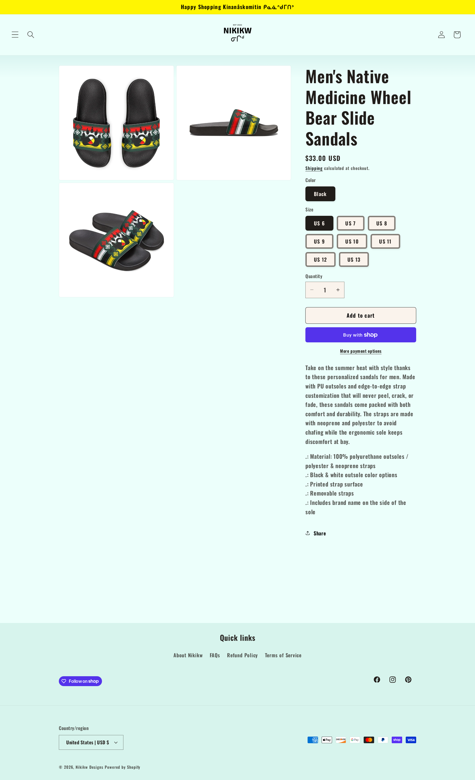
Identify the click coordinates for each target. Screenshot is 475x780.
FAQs (215, 655)
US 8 (381, 223)
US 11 (385, 241)
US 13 (354, 259)
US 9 (319, 241)
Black (320, 193)
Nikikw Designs (89, 767)
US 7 (350, 223)
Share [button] (320, 533)
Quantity (313, 276)
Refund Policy (242, 655)
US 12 (320, 259)
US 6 (319, 223)
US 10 (352, 241)
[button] (15, 35)
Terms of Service (283, 655)
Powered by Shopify (122, 767)
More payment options (361, 351)
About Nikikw (188, 655)
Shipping (314, 168)
